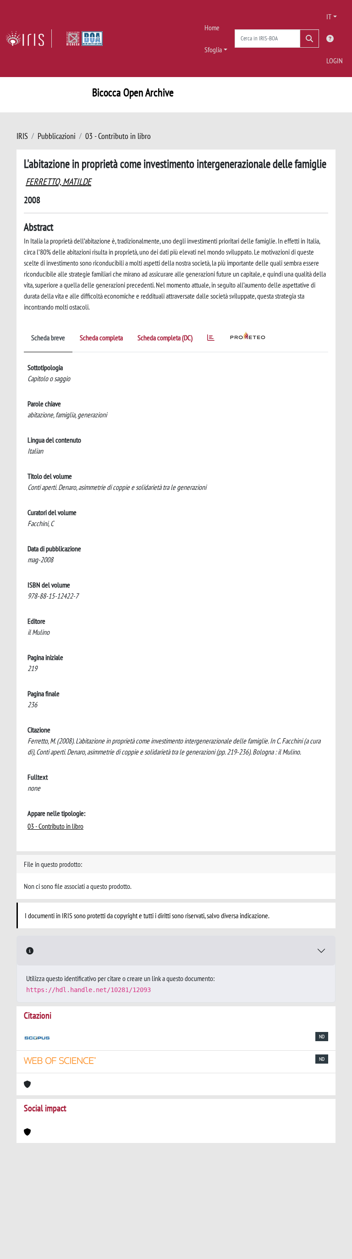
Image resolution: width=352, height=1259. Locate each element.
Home (212, 27)
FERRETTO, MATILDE (58, 182)
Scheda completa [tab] (101, 337)
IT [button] (328, 16)
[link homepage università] (84, 38)
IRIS (22, 136)
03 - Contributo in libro (118, 136)
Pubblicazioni (57, 136)
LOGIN (334, 60)
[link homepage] (29, 38)
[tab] (211, 339)
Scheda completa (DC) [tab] (165, 337)
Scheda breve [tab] (48, 337)
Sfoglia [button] (213, 49)
